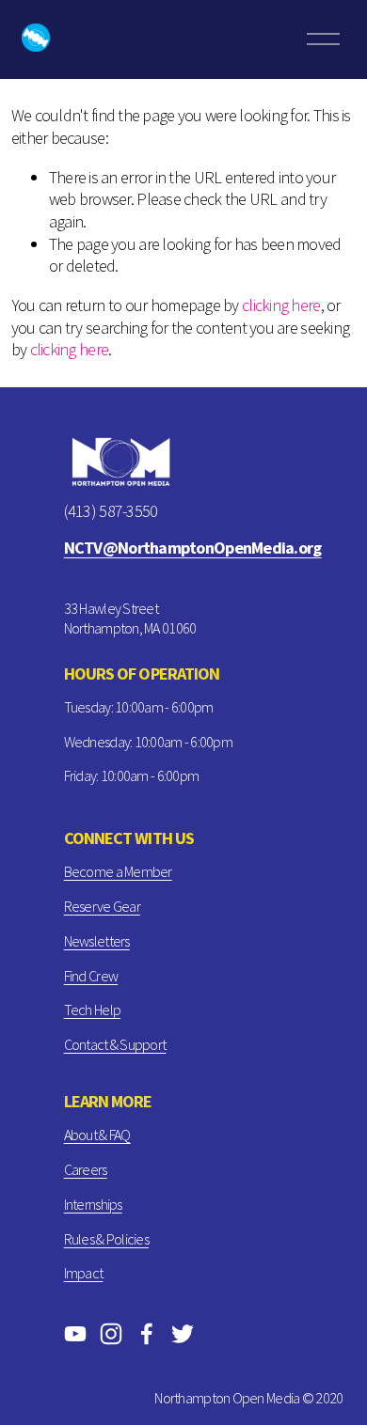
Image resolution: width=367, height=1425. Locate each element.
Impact (84, 1272)
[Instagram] (111, 1334)
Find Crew (91, 975)
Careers (85, 1169)
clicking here (281, 305)
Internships (93, 1204)
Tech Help (92, 1009)
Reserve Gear (102, 906)
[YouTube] (75, 1334)
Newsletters (97, 941)
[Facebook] (147, 1334)
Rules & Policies (106, 1238)
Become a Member (118, 871)
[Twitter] (182, 1334)
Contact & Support (115, 1044)
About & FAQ (97, 1134)
